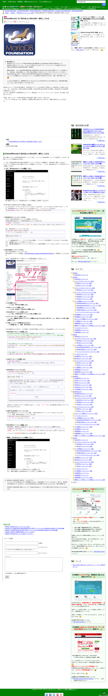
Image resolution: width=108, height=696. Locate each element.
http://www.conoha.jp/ (79, 622)
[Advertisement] (36, 119)
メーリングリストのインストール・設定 (88, 312)
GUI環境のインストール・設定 (83, 317)
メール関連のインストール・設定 (84, 301)
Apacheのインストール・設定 (83, 387)
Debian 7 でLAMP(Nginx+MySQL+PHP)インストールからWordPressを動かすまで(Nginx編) (31, 530)
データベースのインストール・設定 (85, 288)
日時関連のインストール (82, 332)
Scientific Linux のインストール (83, 393)
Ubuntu (75, 438)
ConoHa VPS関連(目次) (43, 8)
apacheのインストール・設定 (85, 294)
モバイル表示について (45, 1)
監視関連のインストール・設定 (83, 323)
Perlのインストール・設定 (84, 285)
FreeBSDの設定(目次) (48, 10)
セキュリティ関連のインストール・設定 (86, 319)
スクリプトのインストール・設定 (84, 281)
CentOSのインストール (81, 279)
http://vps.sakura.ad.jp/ (84, 261)
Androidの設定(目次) (11, 10)
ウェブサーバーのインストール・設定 (85, 292)
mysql (27, 21)
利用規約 (20, 1)
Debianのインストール (81, 336)
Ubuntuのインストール (81, 440)
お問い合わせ (12, 1)
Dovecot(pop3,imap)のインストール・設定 (89, 305)
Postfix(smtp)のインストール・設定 (87, 310)
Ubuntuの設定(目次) (77, 10)
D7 (5, 17)
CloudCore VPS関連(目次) (27, 8)
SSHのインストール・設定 (82, 380)
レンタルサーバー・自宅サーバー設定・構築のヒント (61, 689)
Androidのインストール (81, 275)
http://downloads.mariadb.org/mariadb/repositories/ (39, 253)
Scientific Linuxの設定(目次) (63, 10)
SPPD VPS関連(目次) (56, 8)
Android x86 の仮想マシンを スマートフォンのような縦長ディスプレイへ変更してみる (94, 146)
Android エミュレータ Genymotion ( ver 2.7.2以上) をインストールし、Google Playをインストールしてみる (93, 130)
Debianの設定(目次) (35, 10)
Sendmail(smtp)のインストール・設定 (87, 303)
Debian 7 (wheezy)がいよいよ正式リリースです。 (19, 534)
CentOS (75, 277)
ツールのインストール (81, 328)
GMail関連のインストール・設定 (86, 307)
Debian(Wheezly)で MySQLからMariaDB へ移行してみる (25, 141)
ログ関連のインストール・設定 (83, 321)
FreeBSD (75, 376)
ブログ (75, 482)
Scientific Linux (77, 391)
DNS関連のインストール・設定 (84, 314)
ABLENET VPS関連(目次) (12, 8)
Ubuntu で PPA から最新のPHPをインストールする (19, 532)
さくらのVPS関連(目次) (89, 8)
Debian (75, 334)
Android (75, 273)
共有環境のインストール (82, 330)
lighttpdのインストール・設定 (85, 296)
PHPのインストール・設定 (84, 283)
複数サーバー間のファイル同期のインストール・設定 (90, 325)
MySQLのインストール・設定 (85, 290)
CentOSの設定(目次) (23, 10)
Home (4, 1)
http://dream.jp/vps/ (99, 551)
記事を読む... (102, 140)
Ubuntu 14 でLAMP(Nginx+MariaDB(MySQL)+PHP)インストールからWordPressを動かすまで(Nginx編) (34, 528)
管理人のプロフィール (30, 1)
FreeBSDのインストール (82, 378)
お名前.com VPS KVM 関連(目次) (72, 8)
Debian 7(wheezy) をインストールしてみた (17, 526)
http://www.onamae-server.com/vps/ (83, 678)
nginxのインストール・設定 (84, 299)
